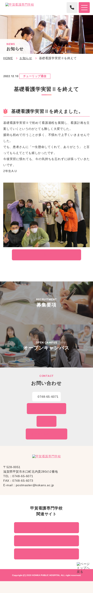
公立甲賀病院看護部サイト (48, 541)
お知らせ (25, 58)
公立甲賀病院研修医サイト (48, 554)
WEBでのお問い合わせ (48, 408)
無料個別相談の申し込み (48, 434)
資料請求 (48, 421)
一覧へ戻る (48, 254)
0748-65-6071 (48, 396)
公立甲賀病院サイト (48, 527)
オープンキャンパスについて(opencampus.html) (46, 346)
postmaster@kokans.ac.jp (35, 485)
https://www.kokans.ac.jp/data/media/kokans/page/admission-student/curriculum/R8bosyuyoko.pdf (46, 302)
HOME (8, 58)
